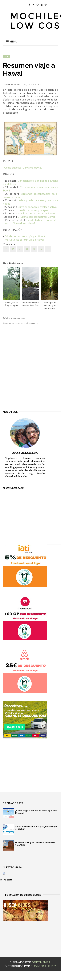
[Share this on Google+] (20, 249)
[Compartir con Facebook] (6, 249)
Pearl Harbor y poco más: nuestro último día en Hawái (30, 221)
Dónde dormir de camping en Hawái (24, 236)
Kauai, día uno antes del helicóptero (37, 213)
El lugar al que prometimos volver (36, 216)
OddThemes (41, 962)
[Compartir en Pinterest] (48, 249)
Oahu (6, 56)
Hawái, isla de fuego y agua (32, 210)
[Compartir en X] (13, 249)
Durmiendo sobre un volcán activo (37, 206)
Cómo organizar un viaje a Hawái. (23, 167)
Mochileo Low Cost (13, 85)
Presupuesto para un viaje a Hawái (24, 239)
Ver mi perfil (6, 880)
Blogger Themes (44, 966)
